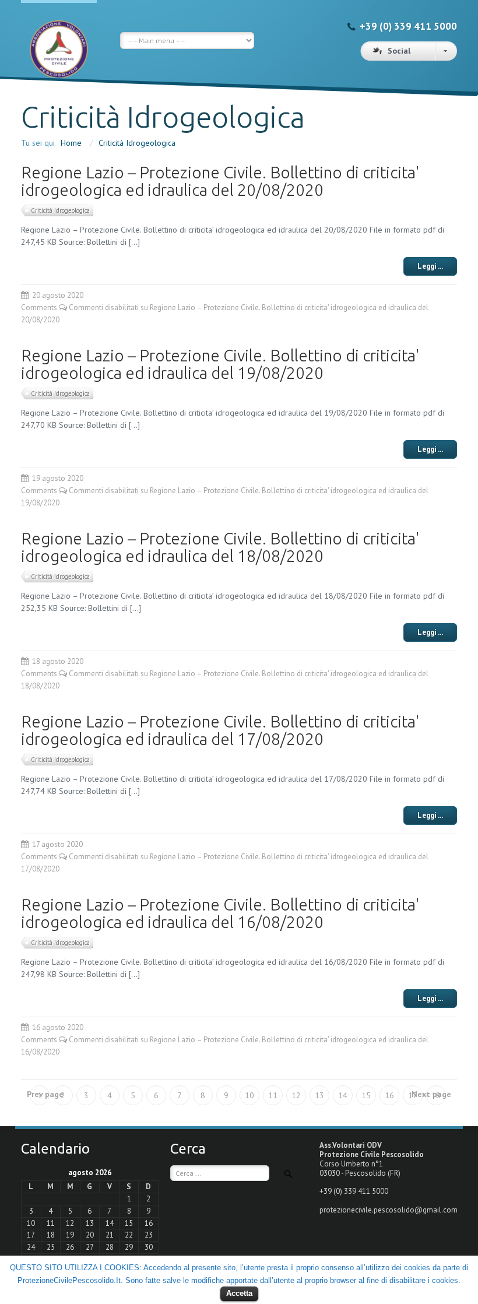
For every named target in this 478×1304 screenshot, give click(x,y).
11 (272, 1095)
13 (319, 1095)
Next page (431, 1094)
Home (71, 143)
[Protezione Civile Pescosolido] (59, 40)
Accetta (239, 1293)
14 (342, 1095)
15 (366, 1095)
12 (296, 1095)
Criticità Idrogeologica (137, 143)
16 (389, 1095)
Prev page (45, 1094)
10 (249, 1095)
